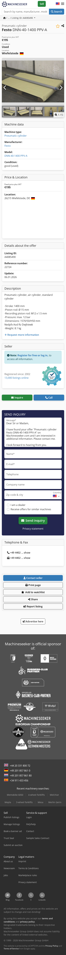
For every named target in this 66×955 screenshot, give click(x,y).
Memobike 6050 (15, 794)
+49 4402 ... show (20, 552)
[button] (62, 4)
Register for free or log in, (32, 355)
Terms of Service (11, 948)
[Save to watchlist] (58, 26)
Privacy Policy (51, 945)
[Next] (61, 88)
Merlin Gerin (54, 802)
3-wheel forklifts (24, 802)
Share (34, 599)
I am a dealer (18, 505)
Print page (34, 585)
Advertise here (34, 621)
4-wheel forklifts (36, 794)
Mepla (8, 802)
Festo (7, 145)
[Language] (58, 4)
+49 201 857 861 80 (21, 775)
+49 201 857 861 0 (20, 770)
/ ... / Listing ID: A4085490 (19, 17)
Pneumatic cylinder (15, 135)
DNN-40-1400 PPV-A (15, 155)
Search (57, 11)
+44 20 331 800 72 (20, 765)
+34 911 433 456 (19, 780)
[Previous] (5, 88)
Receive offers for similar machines (31, 509)
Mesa (40, 802)
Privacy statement (33, 528)
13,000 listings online (16, 377)
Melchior (54, 794)
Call (50, 397)
